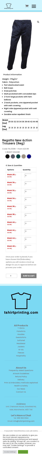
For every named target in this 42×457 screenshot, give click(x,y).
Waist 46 (11, 247)
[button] (38, 22)
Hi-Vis (21, 349)
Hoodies (21, 334)
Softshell (21, 340)
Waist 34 (11, 199)
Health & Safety (21, 386)
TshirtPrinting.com (22, 431)
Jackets (21, 346)
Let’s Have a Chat (21, 415)
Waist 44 (11, 239)
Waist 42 (11, 231)
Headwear (21, 343)
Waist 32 (11, 192)
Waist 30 (11, 184)
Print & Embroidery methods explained (21, 382)
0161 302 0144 (22, 418)
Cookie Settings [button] (10, 452)
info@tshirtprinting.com (23, 421)
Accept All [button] (23, 452)
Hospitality (21, 356)
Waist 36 (11, 207)
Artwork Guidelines (21, 373)
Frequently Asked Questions (21, 370)
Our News (21, 389)
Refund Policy (21, 376)
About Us (21, 367)
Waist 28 (11, 176)
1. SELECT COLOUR (12, 152)
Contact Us (21, 392)
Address (21, 403)
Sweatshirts (21, 337)
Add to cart (28, 275)
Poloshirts (21, 331)
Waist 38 (11, 215)
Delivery (21, 379)
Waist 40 (11, 223)
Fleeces (21, 353)
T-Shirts (21, 328)
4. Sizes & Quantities (14, 165)
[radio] (7, 156)
